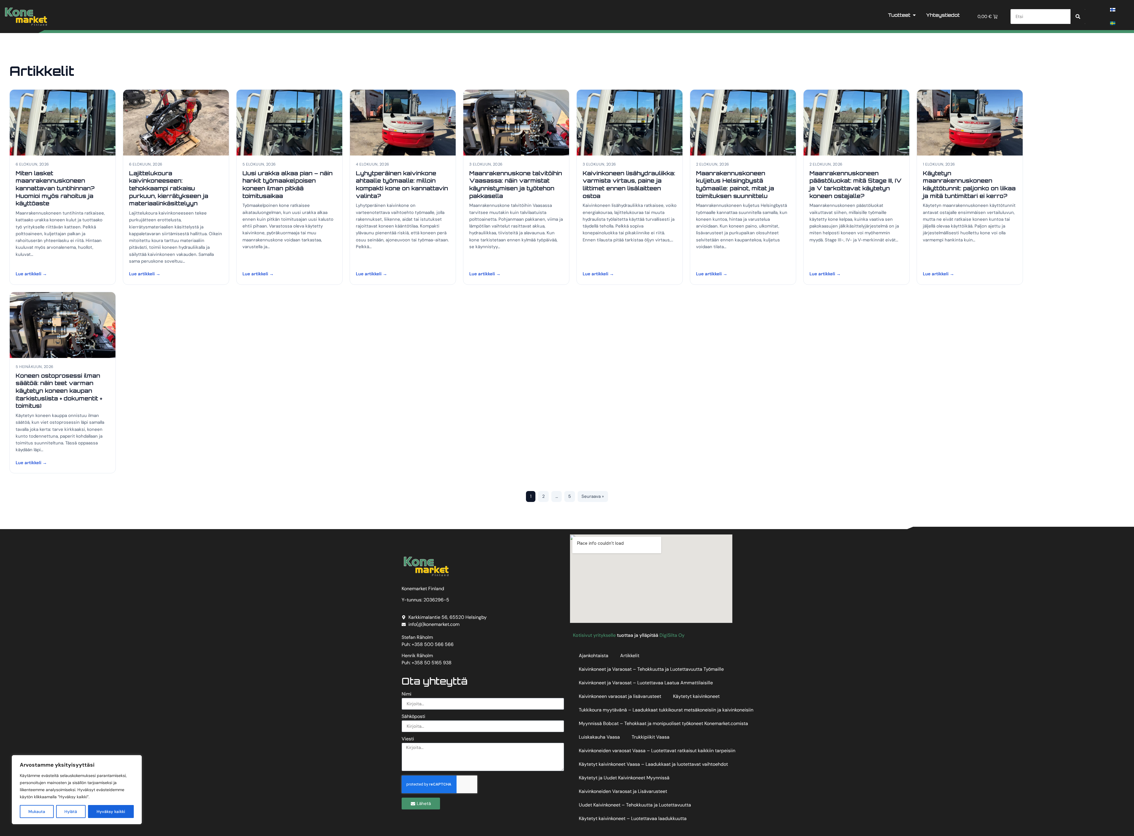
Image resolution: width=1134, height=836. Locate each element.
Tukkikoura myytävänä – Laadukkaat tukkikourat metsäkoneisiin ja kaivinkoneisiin (666, 710)
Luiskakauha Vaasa (599, 737)
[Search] (1078, 16)
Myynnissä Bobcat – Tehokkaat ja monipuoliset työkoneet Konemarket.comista (663, 723)
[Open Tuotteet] (914, 15)
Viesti (408, 739)
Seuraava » (592, 496)
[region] (77, 789)
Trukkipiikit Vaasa (650, 737)
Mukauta (36, 811)
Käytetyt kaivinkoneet (696, 696)
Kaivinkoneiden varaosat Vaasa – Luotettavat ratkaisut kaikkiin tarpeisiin (657, 750)
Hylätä (70, 811)
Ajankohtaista (593, 655)
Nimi (406, 694)
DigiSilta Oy (672, 635)
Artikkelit (629, 655)
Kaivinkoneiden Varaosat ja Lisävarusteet (623, 791)
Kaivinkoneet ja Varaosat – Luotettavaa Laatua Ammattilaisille (646, 683)
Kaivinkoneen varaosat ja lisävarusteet (620, 696)
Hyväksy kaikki (111, 811)
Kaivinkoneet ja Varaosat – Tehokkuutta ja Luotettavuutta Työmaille (651, 669)
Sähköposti (413, 716)
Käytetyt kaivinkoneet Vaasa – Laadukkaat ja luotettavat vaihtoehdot (653, 764)
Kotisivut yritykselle (594, 635)
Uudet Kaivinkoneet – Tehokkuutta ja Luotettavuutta (635, 805)
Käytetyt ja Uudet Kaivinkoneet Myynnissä (624, 778)
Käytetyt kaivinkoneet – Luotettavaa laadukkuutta (633, 818)
